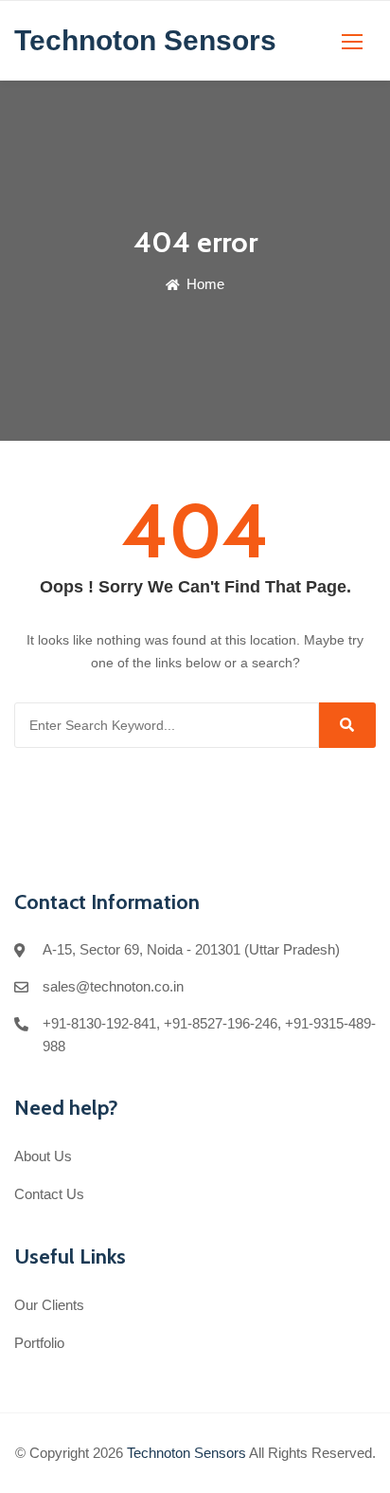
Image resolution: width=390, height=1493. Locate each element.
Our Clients (49, 1305)
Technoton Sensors (186, 1453)
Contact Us (49, 1194)
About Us (43, 1156)
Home (203, 284)
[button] (352, 41)
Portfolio (39, 1343)
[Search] (347, 725)
